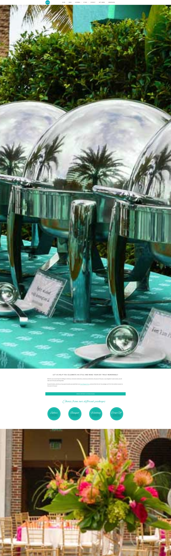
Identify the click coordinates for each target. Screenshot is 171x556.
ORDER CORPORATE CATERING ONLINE (85, 394)
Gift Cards (102, 2)
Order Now (111, 2)
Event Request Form (84, 384)
